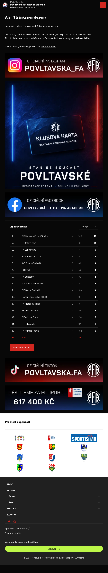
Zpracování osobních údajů (17, 528)
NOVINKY (12, 490)
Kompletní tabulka (22, 347)
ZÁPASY (11, 496)
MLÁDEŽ (11, 508)
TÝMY (10, 502)
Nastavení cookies (13, 533)
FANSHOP (12, 514)
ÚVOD (10, 484)
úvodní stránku (48, 46)
